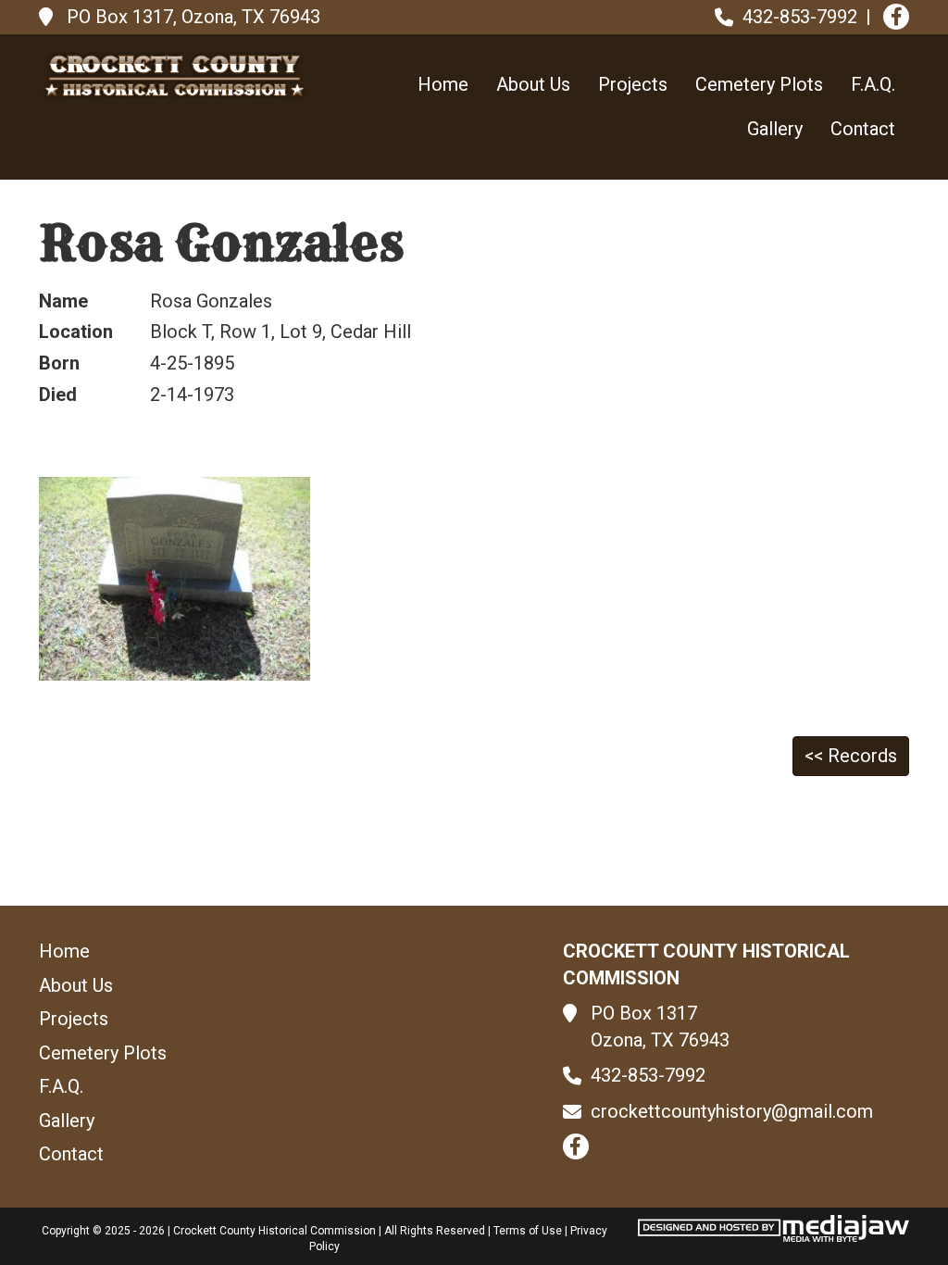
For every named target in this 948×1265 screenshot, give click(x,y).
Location (76, 331)
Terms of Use (527, 1230)
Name (63, 301)
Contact (862, 129)
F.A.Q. (873, 84)
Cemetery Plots (759, 84)
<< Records (851, 756)
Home (443, 84)
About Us (533, 84)
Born (59, 363)
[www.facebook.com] (896, 17)
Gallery (775, 129)
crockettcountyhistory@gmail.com (732, 1111)
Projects (632, 84)
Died (58, 394)
